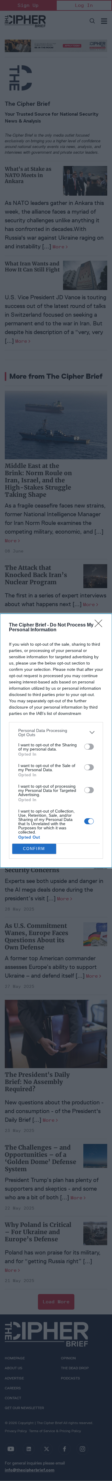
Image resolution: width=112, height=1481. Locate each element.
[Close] (100, 625)
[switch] (89, 747)
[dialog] (56, 741)
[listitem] (56, 732)
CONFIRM (34, 848)
